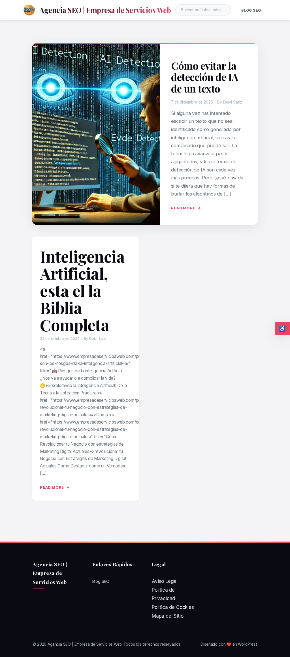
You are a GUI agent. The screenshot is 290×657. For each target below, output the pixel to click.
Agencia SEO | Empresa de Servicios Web (105, 10)
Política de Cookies (173, 607)
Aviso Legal (165, 581)
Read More (183, 208)
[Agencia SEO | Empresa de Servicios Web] (29, 10)
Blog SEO (251, 10)
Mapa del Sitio (168, 616)
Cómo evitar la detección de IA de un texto (204, 77)
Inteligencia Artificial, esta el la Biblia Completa (82, 290)
